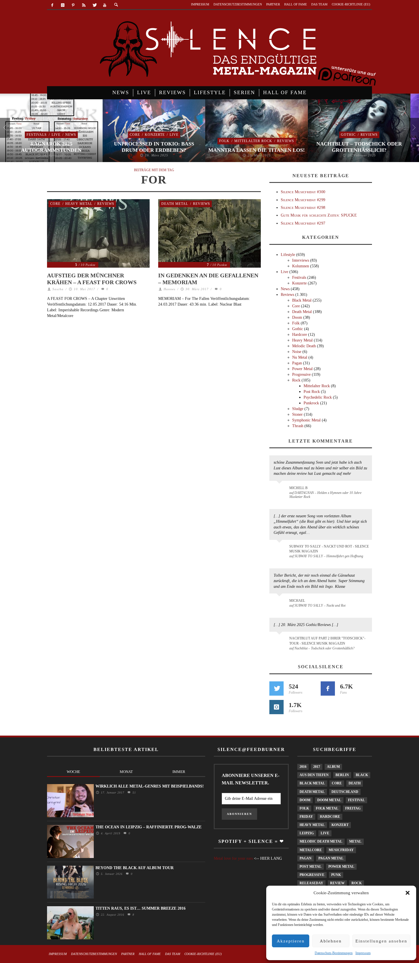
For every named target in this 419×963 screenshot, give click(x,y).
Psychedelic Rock (318, 397)
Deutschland (344, 792)
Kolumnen (300, 266)
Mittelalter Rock (253, 141)
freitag (353, 808)
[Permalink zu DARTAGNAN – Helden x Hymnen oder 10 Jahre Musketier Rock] (280, 490)
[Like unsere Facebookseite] (328, 688)
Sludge (297, 409)
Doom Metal (329, 800)
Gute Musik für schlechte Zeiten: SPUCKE (319, 215)
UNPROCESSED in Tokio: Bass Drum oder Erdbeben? (154, 147)
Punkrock (311, 403)
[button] (407, 893)
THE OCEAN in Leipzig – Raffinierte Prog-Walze (148, 827)
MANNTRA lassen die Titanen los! (256, 150)
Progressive (301, 374)
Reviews (285, 141)
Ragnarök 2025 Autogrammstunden (51, 147)
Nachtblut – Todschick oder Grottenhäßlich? (359, 147)
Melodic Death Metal (321, 841)
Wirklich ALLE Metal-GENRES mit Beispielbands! (149, 786)
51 (133, 792)
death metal (312, 792)
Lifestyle (288, 255)
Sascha (58, 289)
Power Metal (302, 369)
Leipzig (307, 833)
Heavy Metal (78, 204)
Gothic (348, 135)
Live (56, 135)
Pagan (297, 363)
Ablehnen (331, 941)
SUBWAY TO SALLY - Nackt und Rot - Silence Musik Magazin (329, 548)
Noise (296, 352)
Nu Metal (299, 357)
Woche (73, 772)
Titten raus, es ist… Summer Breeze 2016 (140, 908)
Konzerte (155, 135)
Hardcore (299, 334)
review (337, 883)
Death (355, 783)
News (70, 135)
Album (333, 767)
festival (356, 800)
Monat (126, 772)
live (325, 833)
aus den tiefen (314, 775)
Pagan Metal (330, 858)
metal (355, 841)
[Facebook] (52, 5)
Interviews (300, 260)
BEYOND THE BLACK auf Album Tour (134, 868)
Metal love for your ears (233, 858)
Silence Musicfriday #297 (303, 223)
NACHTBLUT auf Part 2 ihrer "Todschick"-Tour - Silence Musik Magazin (327, 640)
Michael (297, 601)
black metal (312, 783)
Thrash (297, 426)
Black (362, 775)
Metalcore (311, 850)
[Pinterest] (73, 5)
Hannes (169, 289)
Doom (297, 317)
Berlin (342, 775)
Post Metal (311, 867)
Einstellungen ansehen (381, 941)
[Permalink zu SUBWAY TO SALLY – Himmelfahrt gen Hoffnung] (280, 550)
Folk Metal (327, 808)
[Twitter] (94, 5)
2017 (316, 767)
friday (306, 817)
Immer (178, 772)
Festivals (37, 135)
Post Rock (312, 391)
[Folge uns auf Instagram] (276, 707)
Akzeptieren (291, 941)
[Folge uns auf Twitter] (276, 688)
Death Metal (174, 204)
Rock (296, 380)
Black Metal (302, 300)
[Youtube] (104, 5)
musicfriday (341, 850)
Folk (224, 141)
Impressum (363, 953)
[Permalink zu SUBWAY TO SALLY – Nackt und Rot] (280, 603)
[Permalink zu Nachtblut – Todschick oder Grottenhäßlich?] (280, 641)
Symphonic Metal (306, 420)
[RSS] (83, 5)
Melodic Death (304, 346)
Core (135, 135)
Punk (336, 875)
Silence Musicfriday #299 (303, 200)
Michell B (298, 488)
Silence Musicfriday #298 (303, 207)
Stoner (297, 414)
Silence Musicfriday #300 (303, 192)
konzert (340, 825)
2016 (303, 767)
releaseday (311, 883)
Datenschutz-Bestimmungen (334, 953)
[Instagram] (63, 5)
